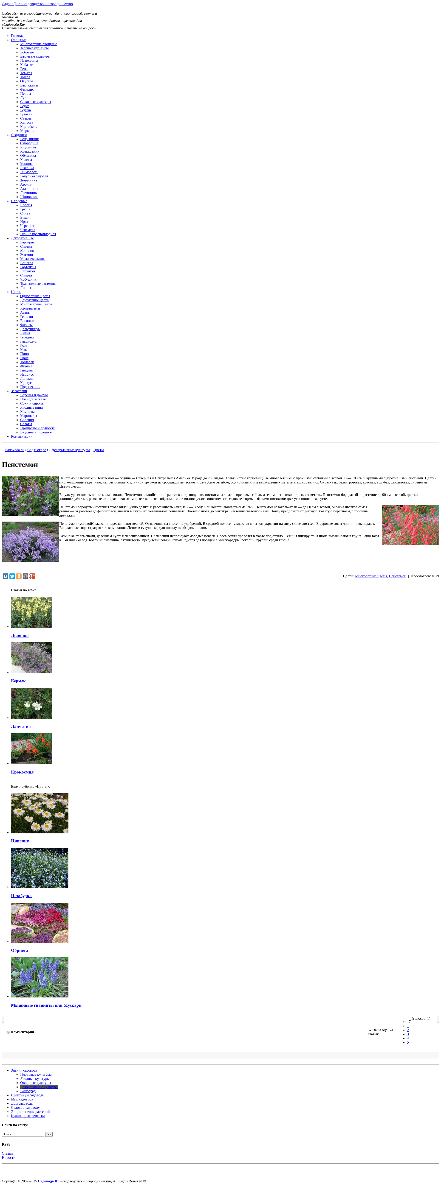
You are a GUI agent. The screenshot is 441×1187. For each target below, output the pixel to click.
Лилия (25, 333)
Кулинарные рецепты (28, 1116)
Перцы (25, 93)
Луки (24, 98)
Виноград (28, 1091)
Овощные (18, 40)
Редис (24, 106)
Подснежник (30, 387)
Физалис (27, 89)
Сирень (26, 246)
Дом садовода (22, 1103)
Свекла (25, 118)
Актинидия (29, 188)
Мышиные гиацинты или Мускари (46, 1005)
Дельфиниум (30, 329)
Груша (25, 209)
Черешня (27, 226)
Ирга (24, 221)
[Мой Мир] (25, 576)
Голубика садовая (34, 176)
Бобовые (27, 52)
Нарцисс (27, 374)
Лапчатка (27, 271)
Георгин (26, 316)
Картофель (28, 126)
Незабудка (21, 895)
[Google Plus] (32, 576)
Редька (25, 110)
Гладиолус (28, 341)
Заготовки (19, 391)
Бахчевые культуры (35, 56)
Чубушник (28, 279)
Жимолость (29, 172)
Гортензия (28, 267)
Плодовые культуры (36, 1074)
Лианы (25, 288)
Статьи (7, 1153)
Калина (26, 160)
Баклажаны (29, 85)
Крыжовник (29, 151)
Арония (26, 184)
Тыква (25, 77)
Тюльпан (27, 362)
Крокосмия (22, 772)
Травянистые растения (38, 283)
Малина (26, 164)
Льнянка (20, 635)
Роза (23, 345)
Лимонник (28, 193)
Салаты (26, 424)
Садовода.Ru (48, 1181)
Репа (24, 69)
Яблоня (26, 205)
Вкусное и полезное (36, 432)
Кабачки (26, 65)
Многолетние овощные (38, 44)
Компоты (27, 411)
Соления (27, 420)
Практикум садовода (27, 1095)
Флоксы (26, 325)
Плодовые (19, 201)
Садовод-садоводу (25, 1107)
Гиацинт (27, 370)
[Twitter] (12, 576)
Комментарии (22, 436)
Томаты (26, 73)
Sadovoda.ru (14, 450)
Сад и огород (37, 450)
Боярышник (29, 139)
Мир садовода (22, 1099)
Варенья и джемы (34, 395)
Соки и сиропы (32, 403)
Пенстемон (397, 576)
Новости (8, 1157)
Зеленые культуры (34, 48)
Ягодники (19, 135)
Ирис (24, 358)
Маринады (28, 416)
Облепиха (28, 155)
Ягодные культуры (35, 1079)
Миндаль (27, 250)
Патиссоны (29, 60)
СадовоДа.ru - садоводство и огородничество (37, 4)
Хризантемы (30, 308)
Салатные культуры (35, 102)
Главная (17, 36)
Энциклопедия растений (30, 1112)
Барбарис (27, 242)
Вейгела (26, 263)
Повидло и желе (33, 399)
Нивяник (20, 840)
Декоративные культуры (71, 450)
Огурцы (26, 81)
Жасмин (26, 255)
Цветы (16, 292)
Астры (25, 312)
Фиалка (26, 366)
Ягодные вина (31, 407)
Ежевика (27, 168)
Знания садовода (24, 1070)
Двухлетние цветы (34, 300)
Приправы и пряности (37, 428)
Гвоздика (27, 337)
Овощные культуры (35, 1083)
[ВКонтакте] (5, 576)
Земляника (28, 180)
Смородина (29, 143)
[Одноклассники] (19, 576)
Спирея (26, 275)
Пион (24, 354)
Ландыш (27, 378)
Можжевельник (32, 259)
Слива (25, 213)
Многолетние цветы (36, 304)
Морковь (27, 131)
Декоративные (22, 238)
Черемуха (27, 230)
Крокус (26, 383)
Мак (23, 350)
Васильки (27, 321)
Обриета (19, 950)
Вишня (25, 217)
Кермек (18, 681)
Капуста (26, 122)
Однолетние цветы (35, 296)
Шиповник (29, 197)
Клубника (28, 147)
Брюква (26, 114)
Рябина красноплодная (38, 234)
